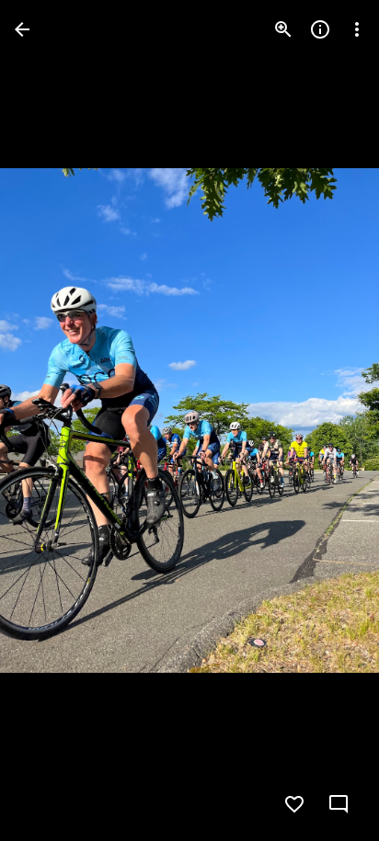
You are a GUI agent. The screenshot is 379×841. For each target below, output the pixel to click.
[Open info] (320, 29)
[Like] (294, 804)
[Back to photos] (22, 29)
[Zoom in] (283, 29)
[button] (51, 421)
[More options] (357, 29)
